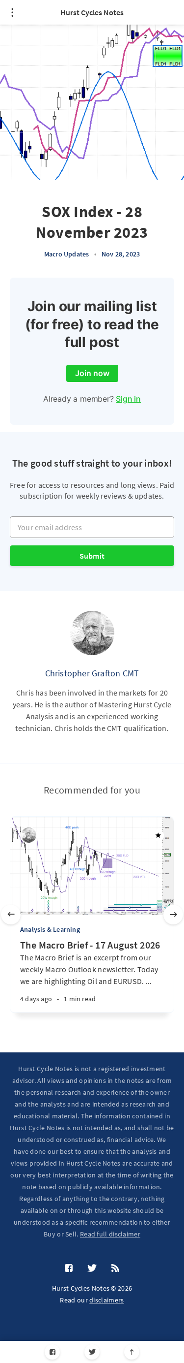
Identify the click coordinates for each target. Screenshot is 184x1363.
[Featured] (158, 835)
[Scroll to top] (131, 1352)
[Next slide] (173, 914)
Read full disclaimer (110, 1234)
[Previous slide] (11, 914)
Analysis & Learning (50, 929)
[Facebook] (52, 1352)
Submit (92, 556)
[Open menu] (12, 12)
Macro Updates (66, 254)
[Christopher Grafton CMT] (92, 633)
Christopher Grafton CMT (92, 673)
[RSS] (115, 1268)
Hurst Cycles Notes (92, 12)
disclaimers (106, 1300)
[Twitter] (92, 1352)
